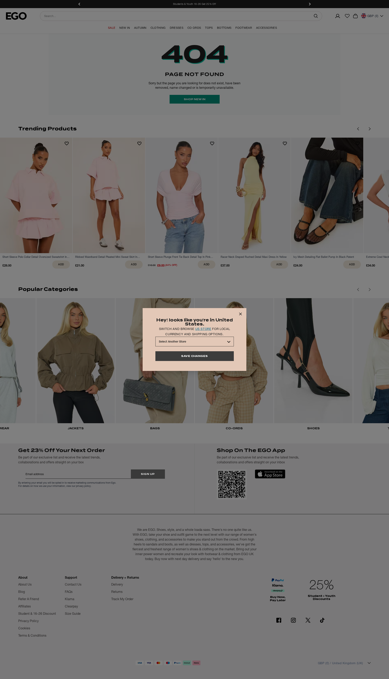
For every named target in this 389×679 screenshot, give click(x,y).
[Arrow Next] (370, 129)
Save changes (194, 356)
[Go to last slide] (358, 289)
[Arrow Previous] (358, 129)
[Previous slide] (79, 4)
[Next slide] (309, 4)
